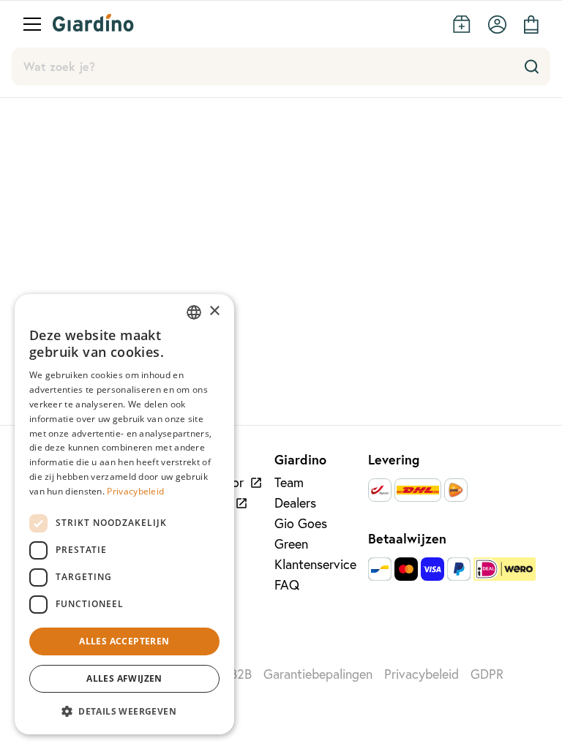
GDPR (487, 674)
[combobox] (194, 312)
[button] (124, 711)
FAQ (286, 584)
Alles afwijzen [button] (124, 678)
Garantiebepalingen (317, 674)
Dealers (295, 502)
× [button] (214, 311)
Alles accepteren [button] (124, 641)
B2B (241, 674)
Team (289, 482)
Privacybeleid (421, 674)
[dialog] (124, 514)
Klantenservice (315, 564)
